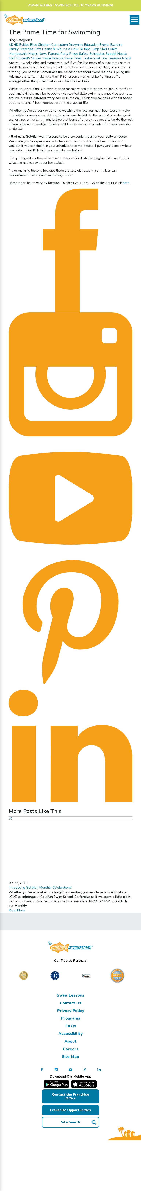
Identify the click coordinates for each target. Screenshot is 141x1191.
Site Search (70, 1122)
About (70, 1041)
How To (77, 49)
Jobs (87, 49)
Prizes (73, 53)
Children (44, 44)
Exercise (116, 44)
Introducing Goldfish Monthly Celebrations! (40, 887)
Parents (53, 53)
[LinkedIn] (71, 745)
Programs (70, 1018)
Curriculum (59, 44)
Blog (33, 44)
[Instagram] (71, 374)
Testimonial (91, 58)
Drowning (76, 44)
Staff (12, 58)
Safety (83, 53)
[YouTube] (71, 498)
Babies (24, 44)
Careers (70, 1049)
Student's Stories (29, 58)
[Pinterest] (71, 622)
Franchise (26, 49)
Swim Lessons (53, 58)
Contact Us (70, 1003)
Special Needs (116, 53)
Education (91, 44)
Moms (33, 53)
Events (104, 44)
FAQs (70, 1026)
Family (14, 49)
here (126, 183)
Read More (17, 910)
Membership (18, 53)
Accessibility (70, 1033)
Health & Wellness (56, 49)
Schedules (97, 53)
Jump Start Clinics (104, 49)
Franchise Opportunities (70, 1110)
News (43, 53)
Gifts (37, 49)
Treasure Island (119, 58)
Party (64, 53)
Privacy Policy (70, 1010)
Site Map (70, 1056)
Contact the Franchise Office (70, 1096)
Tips (104, 58)
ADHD (13, 44)
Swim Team (73, 58)
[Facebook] (71, 250)
